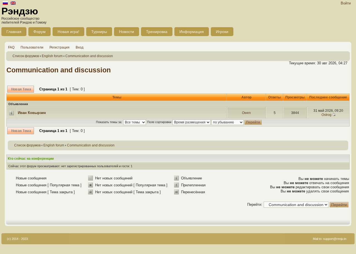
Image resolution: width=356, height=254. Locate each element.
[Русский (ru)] (5, 3)
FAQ (11, 47)
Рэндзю (19, 11)
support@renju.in (334, 238)
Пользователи (32, 47)
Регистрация (60, 47)
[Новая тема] (20, 89)
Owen (246, 113)
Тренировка (156, 31)
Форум (39, 31)
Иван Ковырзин (32, 113)
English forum (52, 56)
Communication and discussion (89, 56)
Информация (191, 31)
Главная (13, 31)
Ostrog (327, 115)
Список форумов (26, 56)
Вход (79, 47)
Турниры (99, 31)
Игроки (222, 31)
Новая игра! (68, 31)
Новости (126, 31)
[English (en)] (13, 3)
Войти (346, 3)
